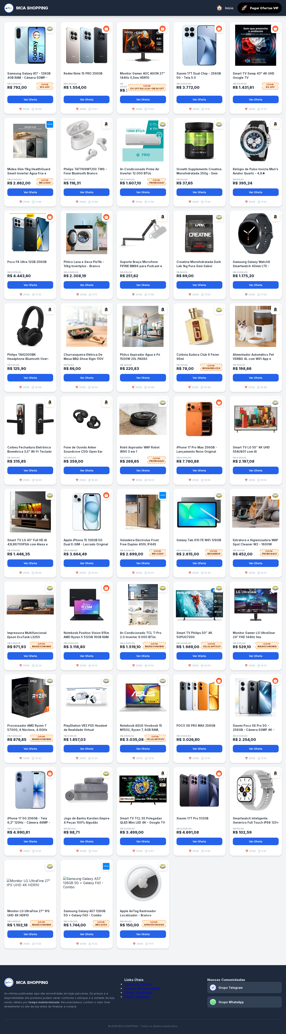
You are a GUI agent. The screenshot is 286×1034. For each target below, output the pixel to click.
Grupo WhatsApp (138, 992)
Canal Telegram (136, 996)
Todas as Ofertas (137, 984)
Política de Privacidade (142, 988)
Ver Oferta (30, 99)
